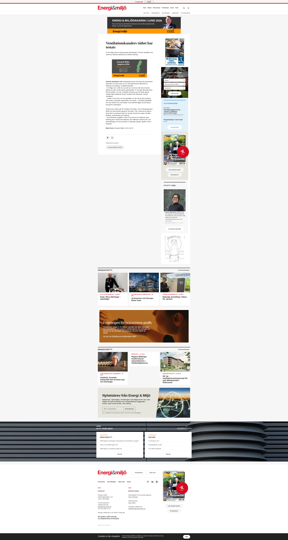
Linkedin (152, 482)
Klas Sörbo (132, 503)
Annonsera (175, 13)
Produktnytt (165, 7)
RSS (157, 482)
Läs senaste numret (175, 169)
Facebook (148, 482)
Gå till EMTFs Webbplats (184, 428)
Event (172, 7)
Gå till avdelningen (183, 270)
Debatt (150, 7)
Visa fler (119, 454)
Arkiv (176, 7)
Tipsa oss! (146, 13)
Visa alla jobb (175, 127)
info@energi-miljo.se (104, 507)
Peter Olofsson (133, 497)
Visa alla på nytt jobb (174, 229)
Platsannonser (185, 13)
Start (144, 7)
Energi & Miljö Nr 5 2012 (115, 147)
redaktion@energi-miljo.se (137, 508)
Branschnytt (156, 7)
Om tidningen (166, 13)
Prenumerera (156, 13)
